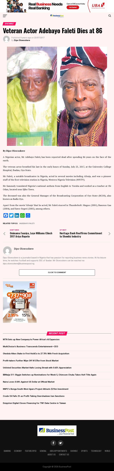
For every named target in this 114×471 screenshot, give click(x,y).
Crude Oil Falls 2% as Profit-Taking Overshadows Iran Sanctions (34, 396)
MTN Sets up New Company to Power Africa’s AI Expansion (31, 339)
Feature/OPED (30, 450)
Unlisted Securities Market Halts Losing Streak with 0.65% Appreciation (37, 368)
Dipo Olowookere (22, 40)
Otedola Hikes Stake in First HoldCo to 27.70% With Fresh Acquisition (36, 353)
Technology (96, 450)
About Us (52, 454)
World (107, 450)
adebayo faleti (27, 223)
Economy (18, 450)
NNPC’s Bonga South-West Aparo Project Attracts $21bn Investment (35, 389)
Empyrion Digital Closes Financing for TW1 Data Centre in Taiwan (34, 403)
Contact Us (64, 454)
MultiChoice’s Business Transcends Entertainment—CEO (30, 346)
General (43, 450)
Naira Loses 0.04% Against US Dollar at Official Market (28, 382)
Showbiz (74, 450)
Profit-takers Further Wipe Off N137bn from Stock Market (31, 361)
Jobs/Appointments (58, 450)
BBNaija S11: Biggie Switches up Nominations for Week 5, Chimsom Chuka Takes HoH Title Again (49, 375)
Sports (84, 450)
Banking (7, 450)
